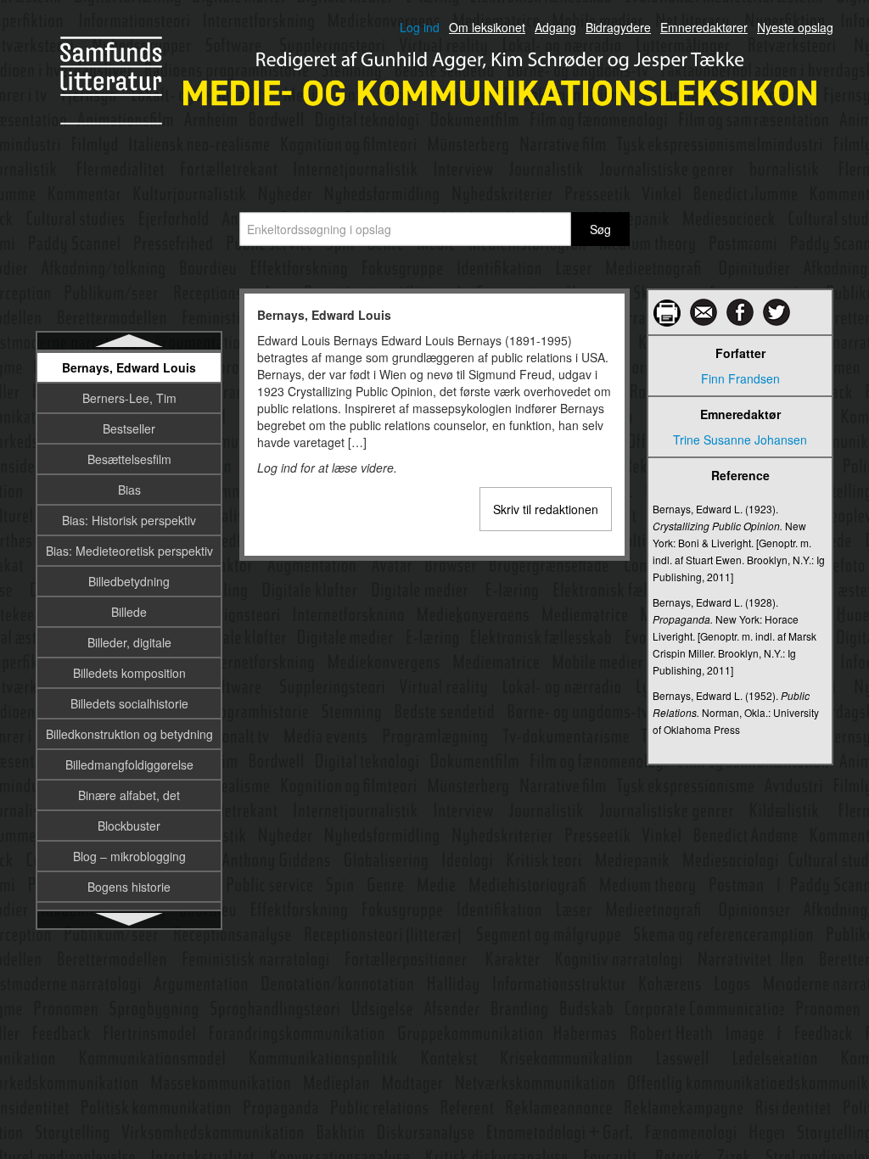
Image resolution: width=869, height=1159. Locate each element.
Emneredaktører (704, 27)
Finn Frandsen (740, 378)
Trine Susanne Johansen (740, 439)
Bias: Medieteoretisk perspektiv (129, 550)
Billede (129, 611)
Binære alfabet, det (129, 795)
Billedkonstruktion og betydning (129, 733)
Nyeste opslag (795, 27)
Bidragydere (618, 27)
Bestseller (129, 428)
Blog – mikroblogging (129, 856)
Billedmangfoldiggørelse (129, 764)
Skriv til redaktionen (545, 509)
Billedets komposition (129, 672)
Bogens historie (129, 886)
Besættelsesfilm (129, 459)
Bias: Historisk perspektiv (129, 520)
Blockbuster (129, 825)
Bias (129, 489)
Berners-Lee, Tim (129, 397)
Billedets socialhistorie (129, 703)
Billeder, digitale (129, 642)
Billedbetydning (129, 581)
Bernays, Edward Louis (129, 367)
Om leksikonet (487, 27)
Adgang (555, 27)
